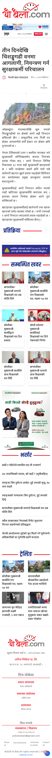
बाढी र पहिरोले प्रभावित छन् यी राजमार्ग (21, 465)
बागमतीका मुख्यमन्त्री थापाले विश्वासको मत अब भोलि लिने (12, 293)
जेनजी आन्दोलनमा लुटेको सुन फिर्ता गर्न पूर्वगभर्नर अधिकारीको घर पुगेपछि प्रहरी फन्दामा (26, 535)
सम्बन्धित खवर (26, 264)
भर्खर (26, 455)
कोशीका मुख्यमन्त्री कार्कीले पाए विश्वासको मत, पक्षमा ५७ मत (39, 293)
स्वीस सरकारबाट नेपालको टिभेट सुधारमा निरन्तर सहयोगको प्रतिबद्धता (22, 523)
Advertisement (19, 742)
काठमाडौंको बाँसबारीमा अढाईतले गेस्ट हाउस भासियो (38, 580)
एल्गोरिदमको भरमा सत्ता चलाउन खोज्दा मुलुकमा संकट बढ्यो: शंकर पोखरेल (38, 613)
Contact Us (46, 743)
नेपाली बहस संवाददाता (18, 78)
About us (6, 743)
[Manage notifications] (46, 752)
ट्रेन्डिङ (26, 554)
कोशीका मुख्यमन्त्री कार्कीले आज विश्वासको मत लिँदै (13, 373)
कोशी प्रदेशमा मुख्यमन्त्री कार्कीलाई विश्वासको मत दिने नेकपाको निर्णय (39, 333)
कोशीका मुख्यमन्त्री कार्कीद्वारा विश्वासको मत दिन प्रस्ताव (13, 333)
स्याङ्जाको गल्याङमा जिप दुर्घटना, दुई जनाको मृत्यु (24, 497)
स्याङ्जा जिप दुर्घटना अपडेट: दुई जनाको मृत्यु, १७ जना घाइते (26, 485)
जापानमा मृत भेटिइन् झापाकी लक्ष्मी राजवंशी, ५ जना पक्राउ (13, 611)
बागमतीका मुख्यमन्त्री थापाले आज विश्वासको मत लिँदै (38, 373)
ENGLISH (38, 34)
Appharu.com (26, 755)
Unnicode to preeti (34, 743)
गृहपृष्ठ (6, 34)
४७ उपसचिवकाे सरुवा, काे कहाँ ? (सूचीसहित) (25, 474)
